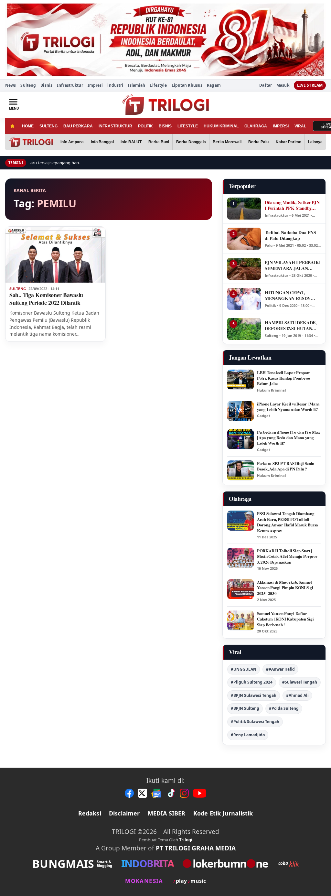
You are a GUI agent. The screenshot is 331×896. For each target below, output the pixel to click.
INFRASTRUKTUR (115, 126)
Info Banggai (102, 142)
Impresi (95, 85)
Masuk (282, 85)
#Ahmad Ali (297, 695)
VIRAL (300, 126)
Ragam (214, 85)
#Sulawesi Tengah (299, 682)
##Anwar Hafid (280, 669)
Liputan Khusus (187, 85)
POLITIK (145, 126)
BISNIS (165, 126)
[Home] (12, 126)
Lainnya (315, 142)
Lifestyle (158, 85)
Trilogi (185, 840)
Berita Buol (158, 142)
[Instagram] (184, 793)
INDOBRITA (147, 863)
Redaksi (89, 813)
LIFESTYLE (187, 126)
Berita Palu (258, 142)
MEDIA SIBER (167, 813)
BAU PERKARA (78, 126)
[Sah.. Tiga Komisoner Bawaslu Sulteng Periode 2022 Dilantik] (55, 255)
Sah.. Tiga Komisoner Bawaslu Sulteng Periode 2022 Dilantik (46, 299)
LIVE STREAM (310, 85)
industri (115, 85)
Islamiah (136, 85)
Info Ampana (72, 142)
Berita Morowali (227, 142)
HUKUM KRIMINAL (221, 126)
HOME (28, 126)
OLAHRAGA (255, 126)
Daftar (265, 85)
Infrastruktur (70, 85)
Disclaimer (124, 813)
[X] (142, 793)
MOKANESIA (144, 881)
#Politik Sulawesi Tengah (255, 721)
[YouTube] (199, 793)
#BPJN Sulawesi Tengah (253, 695)
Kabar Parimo (288, 142)
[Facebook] (129, 793)
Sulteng (28, 85)
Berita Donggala (191, 142)
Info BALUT (131, 142)
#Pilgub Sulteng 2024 (251, 682)
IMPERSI (281, 126)
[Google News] (156, 793)
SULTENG (48, 126)
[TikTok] (171, 793)
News (10, 85)
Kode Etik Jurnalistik (223, 813)
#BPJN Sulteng (245, 708)
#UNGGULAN (243, 669)
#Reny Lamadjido (248, 735)
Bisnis (46, 85)
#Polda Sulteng (284, 708)
